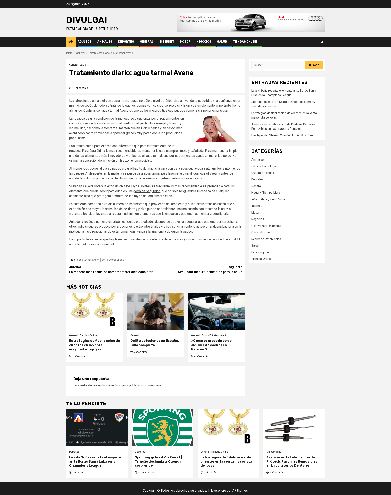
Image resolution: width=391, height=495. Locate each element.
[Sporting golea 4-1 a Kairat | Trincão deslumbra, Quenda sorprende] (163, 427)
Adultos (84, 41)
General (147, 41)
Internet (166, 41)
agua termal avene (88, 259)
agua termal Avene (115, 110)
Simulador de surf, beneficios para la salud (210, 269)
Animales (104, 41)
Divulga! (86, 20)
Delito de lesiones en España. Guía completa (154, 343)
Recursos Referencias (266, 239)
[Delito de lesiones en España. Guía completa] (155, 311)
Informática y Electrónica (268, 199)
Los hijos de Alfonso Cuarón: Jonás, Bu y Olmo (283, 135)
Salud (222, 41)
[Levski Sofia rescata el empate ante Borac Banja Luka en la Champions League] (97, 427)
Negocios (203, 41)
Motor (185, 41)
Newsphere (218, 490)
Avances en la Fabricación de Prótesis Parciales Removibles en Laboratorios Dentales (291, 461)
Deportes (126, 41)
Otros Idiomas (260, 232)
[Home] (71, 42)
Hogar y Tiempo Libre (265, 192)
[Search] (321, 42)
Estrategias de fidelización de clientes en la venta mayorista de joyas (94, 345)
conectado (113, 385)
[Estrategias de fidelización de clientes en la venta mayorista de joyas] (94, 311)
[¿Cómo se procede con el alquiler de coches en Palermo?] (216, 311)
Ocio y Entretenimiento (214, 335)
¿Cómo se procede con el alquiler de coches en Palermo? (212, 345)
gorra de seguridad (146, 191)
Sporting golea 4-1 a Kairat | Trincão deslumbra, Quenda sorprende (158, 461)
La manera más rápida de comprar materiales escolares (111, 269)
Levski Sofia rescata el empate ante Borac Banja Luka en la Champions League (95, 461)
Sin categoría (260, 252)
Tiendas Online (245, 41)
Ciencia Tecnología (264, 166)
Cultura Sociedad (262, 173)
